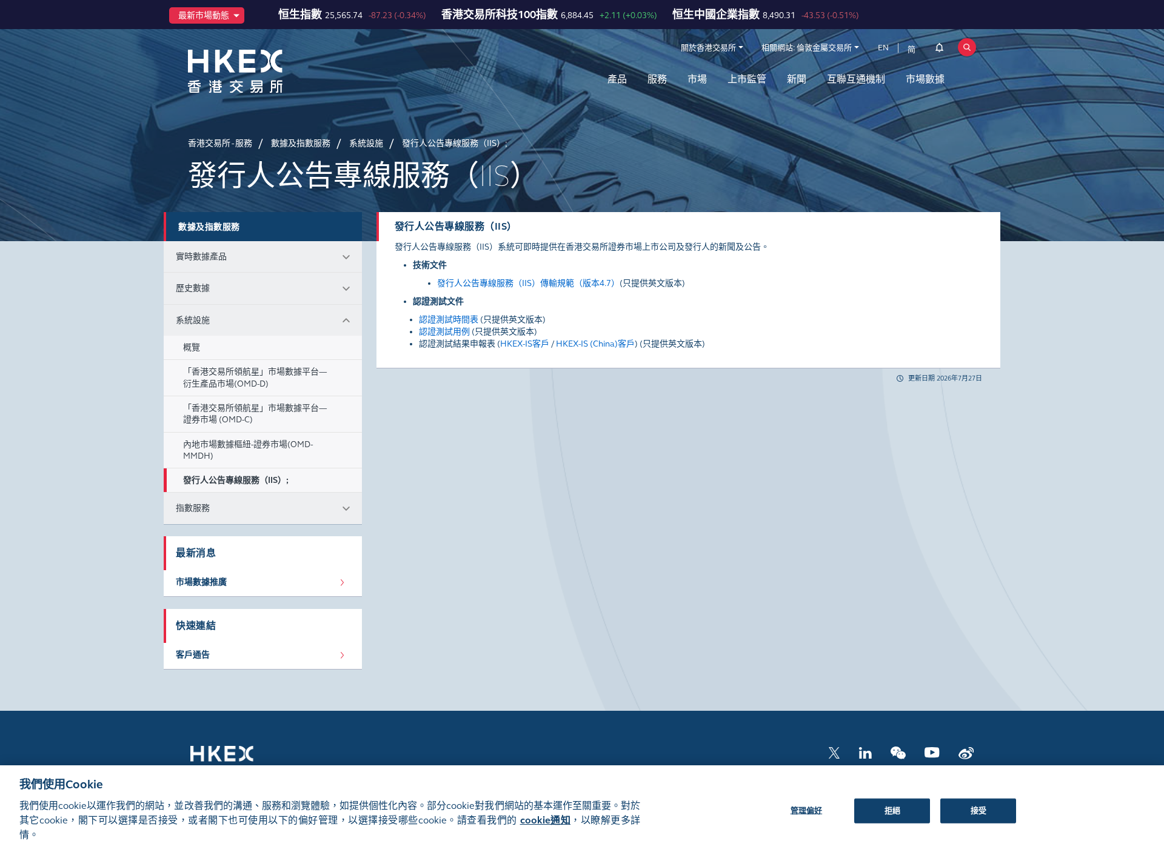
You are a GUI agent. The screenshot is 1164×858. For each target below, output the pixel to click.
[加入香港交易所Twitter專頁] (834, 751)
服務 (657, 79)
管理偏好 (807, 810)
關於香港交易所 (708, 48)
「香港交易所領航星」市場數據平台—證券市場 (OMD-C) (255, 414)
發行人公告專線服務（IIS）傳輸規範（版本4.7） (528, 283)
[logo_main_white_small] (237, 759)
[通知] (939, 50)
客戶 (626, 344)
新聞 (796, 79)
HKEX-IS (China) (587, 344)
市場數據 (925, 79)
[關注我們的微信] (898, 751)
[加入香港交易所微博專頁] (966, 751)
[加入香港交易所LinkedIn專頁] (865, 751)
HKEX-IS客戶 (524, 344)
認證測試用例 (444, 332)
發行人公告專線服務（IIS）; (236, 480)
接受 (978, 810)
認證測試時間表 (448, 319)
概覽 (191, 347)
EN (883, 48)
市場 (697, 79)
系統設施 (193, 320)
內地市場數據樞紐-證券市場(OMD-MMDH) (248, 450)
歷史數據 (193, 288)
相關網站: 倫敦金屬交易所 (806, 48)
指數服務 (193, 508)
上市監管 (747, 79)
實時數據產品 (201, 256)
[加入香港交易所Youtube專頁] (932, 751)
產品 (617, 79)
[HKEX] (267, 71)
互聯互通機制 (856, 79)
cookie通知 (545, 820)
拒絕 (892, 810)
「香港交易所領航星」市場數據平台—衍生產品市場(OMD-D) (255, 377)
